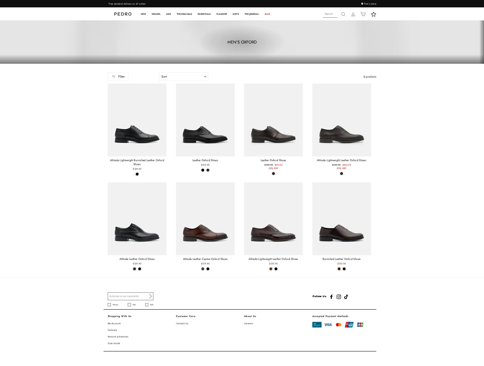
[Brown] (203, 269)
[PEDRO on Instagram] (339, 297)
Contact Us (182, 323)
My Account (114, 323)
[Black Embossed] (276, 269)
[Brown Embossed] (271, 269)
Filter (121, 76)
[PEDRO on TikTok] (346, 297)
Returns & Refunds (118, 336)
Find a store (369, 3)
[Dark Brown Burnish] (339, 269)
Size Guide (114, 343)
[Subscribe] (150, 296)
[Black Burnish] (344, 269)
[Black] (137, 174)
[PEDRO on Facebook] (331, 297)
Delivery (112, 330)
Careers (248, 323)
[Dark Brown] (208, 170)
